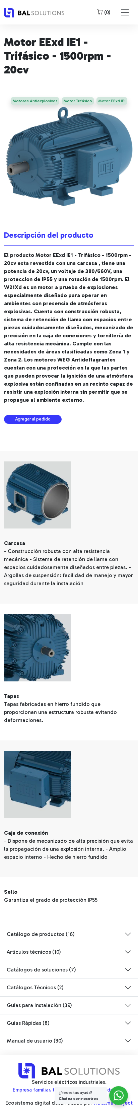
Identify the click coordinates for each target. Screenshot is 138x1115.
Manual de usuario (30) (35, 1041)
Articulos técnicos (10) (34, 952)
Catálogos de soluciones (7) (41, 969)
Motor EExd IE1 (112, 101)
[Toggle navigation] (125, 12)
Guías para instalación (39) (39, 1005)
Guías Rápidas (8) (28, 1023)
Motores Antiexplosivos (35, 101)
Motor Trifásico (77, 101)
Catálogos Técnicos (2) (35, 987)
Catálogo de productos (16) (41, 934)
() (107, 12)
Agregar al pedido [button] (33, 419)
